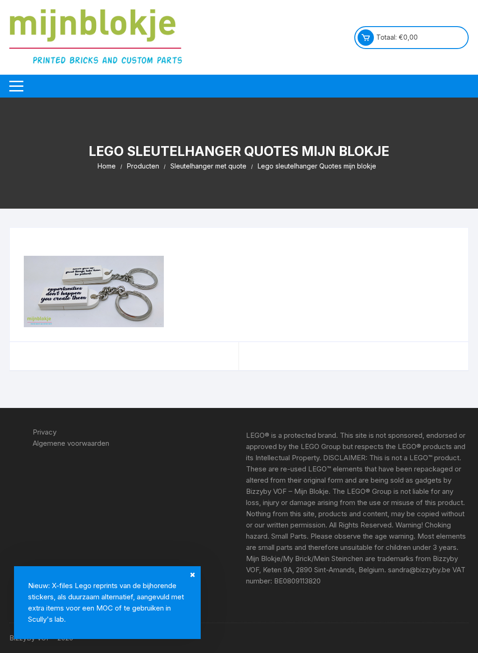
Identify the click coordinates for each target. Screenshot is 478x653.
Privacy (44, 432)
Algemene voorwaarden (71, 443)
